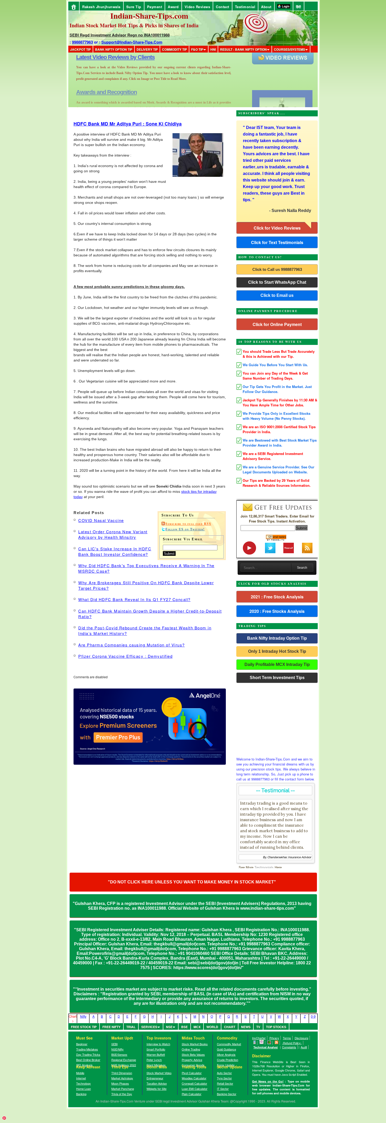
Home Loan (83, 1088)
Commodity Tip (174, 49)
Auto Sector (224, 1073)
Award (173, 6)
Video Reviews (197, 6)
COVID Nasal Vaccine (101, 520)
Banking (81, 1094)
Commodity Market (229, 1044)
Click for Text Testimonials (277, 242)
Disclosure (301, 1038)
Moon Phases (120, 1083)
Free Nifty (111, 1026)
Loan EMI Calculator (194, 1088)
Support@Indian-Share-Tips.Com (131, 42)
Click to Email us (277, 295)
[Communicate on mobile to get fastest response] (254, 1043)
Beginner (81, 1044)
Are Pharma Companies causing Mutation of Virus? (131, 645)
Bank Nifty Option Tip (113, 49)
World (212, 1026)
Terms (287, 1038)
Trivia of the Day (121, 1094)
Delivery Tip (147, 49)
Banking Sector (226, 1094)
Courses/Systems (289, 49)
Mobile (80, 1073)
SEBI (114, 1044)
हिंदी (298, 6)
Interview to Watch (158, 1044)
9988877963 (82, 42)
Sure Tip (133, 6)
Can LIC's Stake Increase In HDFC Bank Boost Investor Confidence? (114, 551)
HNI (213, 49)
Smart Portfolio (156, 1049)
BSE (184, 1026)
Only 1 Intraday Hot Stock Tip (277, 651)
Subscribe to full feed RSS (188, 524)
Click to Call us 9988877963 (277, 269)
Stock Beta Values (193, 1054)
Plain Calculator (191, 1094)
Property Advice (192, 1060)
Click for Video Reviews (277, 228)
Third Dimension (121, 1073)
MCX (197, 1026)
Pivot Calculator (192, 1073)
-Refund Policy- (292, 1043)
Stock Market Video (159, 1073)
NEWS (246, 1026)
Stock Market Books (195, 1044)
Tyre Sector (224, 1078)
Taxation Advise (157, 1083)
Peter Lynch (154, 1060)
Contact (222, 6)
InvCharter (259, 1038)
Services (149, 1026)
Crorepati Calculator (194, 1083)
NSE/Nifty (117, 1049)
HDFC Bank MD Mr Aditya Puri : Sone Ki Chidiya (128, 123)
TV (258, 1026)
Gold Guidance (226, 1049)
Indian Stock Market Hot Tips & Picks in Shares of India (134, 25)
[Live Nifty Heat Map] (269, 1043)
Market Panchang (122, 1088)
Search (302, 568)
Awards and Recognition (106, 57)
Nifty (83, 1016)
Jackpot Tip (80, 49)
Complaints (289, 1047)
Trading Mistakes (87, 1049)
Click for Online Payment (277, 324)
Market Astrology (122, 1078)
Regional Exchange (123, 1060)
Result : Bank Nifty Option (243, 49)
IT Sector (223, 1088)
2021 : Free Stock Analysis (277, 597)
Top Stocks (276, 1026)
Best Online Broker (88, 1060)
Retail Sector (225, 1083)
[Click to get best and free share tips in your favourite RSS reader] (276, 1043)
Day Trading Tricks (88, 1054)
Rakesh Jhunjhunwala (101, 6)
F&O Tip (197, 49)
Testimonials (264, 867)
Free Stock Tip (84, 1026)
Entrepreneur (155, 1078)
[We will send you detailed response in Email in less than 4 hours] (261, 1043)
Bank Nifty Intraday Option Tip (277, 638)
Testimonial (245, 6)
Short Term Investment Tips (277, 677)
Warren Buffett (156, 1054)
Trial (130, 1026)
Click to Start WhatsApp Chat (277, 282)
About (266, 6)
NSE (169, 1026)
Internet (81, 1078)
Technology (83, 1083)
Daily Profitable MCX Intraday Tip (277, 664)
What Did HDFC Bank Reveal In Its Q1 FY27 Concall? (134, 599)
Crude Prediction (227, 1060)
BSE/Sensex (119, 1054)
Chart (229, 1026)
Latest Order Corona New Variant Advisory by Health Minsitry (113, 534)
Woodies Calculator (194, 1078)
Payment (154, 6)
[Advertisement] (277, 718)
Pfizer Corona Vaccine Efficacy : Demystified (125, 656)
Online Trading (191, 1049)
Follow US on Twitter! (185, 529)
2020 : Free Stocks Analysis (277, 611)
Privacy (274, 1038)
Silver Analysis (226, 1054)
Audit (304, 1047)
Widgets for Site (156, 1088)
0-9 (313, 1016)
